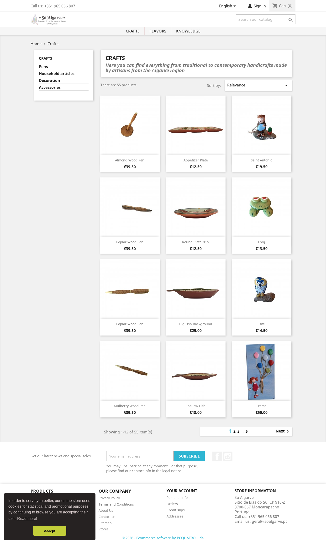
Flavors (157, 31)
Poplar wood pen (129, 242)
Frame (262, 406)
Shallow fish (195, 406)
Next (283, 431)
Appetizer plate (196, 160)
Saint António (261, 160)
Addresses (175, 516)
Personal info (177, 497)
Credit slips (176, 510)
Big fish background (195, 324)
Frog (261, 242)
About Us (106, 510)
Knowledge (188, 31)
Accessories (50, 87)
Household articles (56, 73)
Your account (182, 490)
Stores (104, 529)
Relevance (258, 85)
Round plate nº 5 (195, 242)
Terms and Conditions (116, 504)
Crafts (133, 31)
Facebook (217, 456)
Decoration (49, 80)
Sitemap (105, 523)
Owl (261, 324)
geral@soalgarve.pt (269, 521)
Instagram (227, 456)
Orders (172, 503)
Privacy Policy (109, 498)
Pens (43, 66)
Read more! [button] (27, 519)
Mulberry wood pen (130, 406)
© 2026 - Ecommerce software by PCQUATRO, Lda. (163, 537)
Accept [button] (49, 531)
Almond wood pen (129, 160)
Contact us (107, 516)
